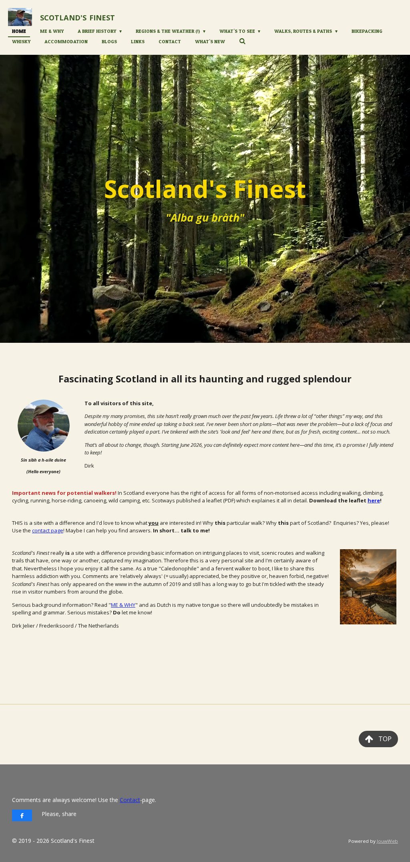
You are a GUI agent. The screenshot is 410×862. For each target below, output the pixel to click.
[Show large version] (44, 426)
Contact (130, 800)
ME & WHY (123, 604)
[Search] (242, 41)
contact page (47, 530)
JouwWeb (387, 841)
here (374, 500)
